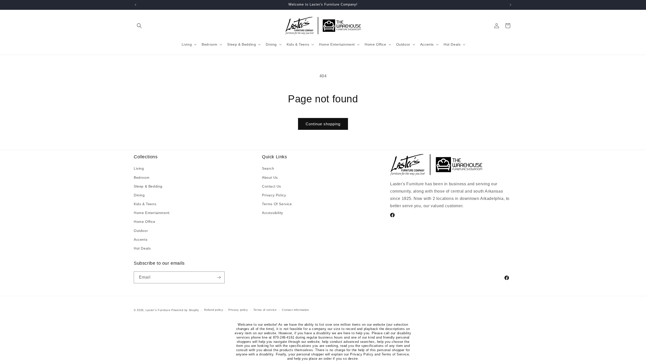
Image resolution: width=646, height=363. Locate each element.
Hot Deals (142, 248)
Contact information (295, 309)
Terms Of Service (277, 204)
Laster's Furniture (158, 310)
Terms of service (265, 309)
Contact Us (271, 186)
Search (268, 168)
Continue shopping (323, 124)
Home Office (144, 222)
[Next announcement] (510, 5)
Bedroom (141, 177)
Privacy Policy (274, 195)
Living (139, 168)
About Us (270, 177)
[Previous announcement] (135, 5)
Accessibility (272, 213)
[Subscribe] (218, 277)
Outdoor (141, 231)
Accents (140, 239)
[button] (139, 25)
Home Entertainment (152, 213)
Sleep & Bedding (148, 186)
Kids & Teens (145, 204)
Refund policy (213, 309)
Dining (139, 195)
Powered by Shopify (185, 310)
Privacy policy (238, 309)
